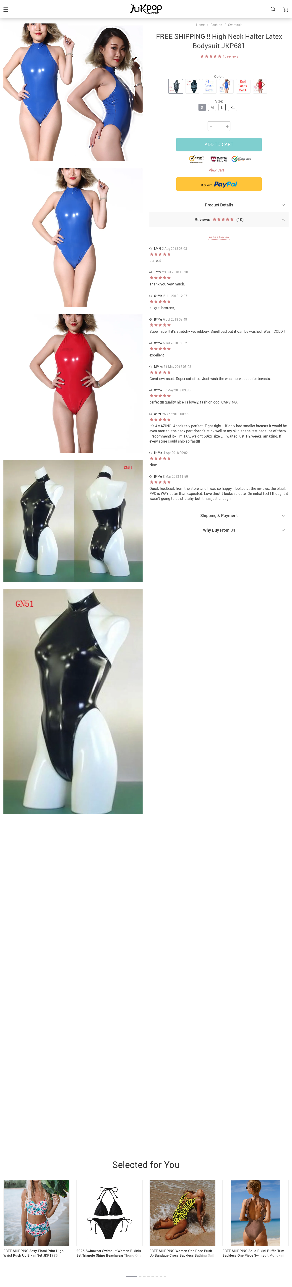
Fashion (216, 25)
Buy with (207, 185)
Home (200, 25)
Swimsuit (235, 25)
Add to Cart (219, 144)
